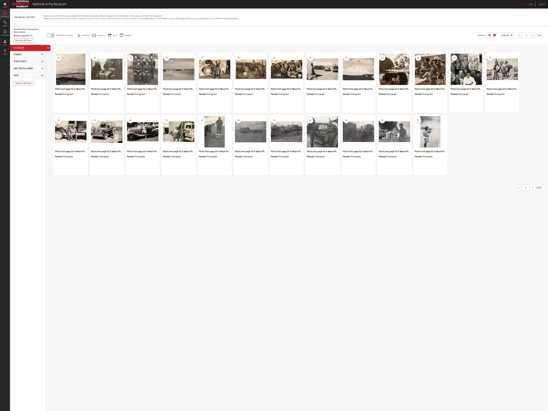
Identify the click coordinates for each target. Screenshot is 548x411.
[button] (99, 35)
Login (5, 45)
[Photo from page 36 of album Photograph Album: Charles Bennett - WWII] (70, 69)
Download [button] (83, 35)
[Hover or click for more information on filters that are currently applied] (31, 35)
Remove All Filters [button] (24, 40)
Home (5, 7)
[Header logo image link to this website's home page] (40, 2)
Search (5, 26)
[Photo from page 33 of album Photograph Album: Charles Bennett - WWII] (70, 131)
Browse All (5, 16)
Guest (531, 4)
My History (5, 35)
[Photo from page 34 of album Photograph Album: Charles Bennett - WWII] (322, 69)
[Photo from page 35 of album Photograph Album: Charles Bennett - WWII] (178, 69)
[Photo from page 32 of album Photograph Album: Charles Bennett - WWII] (322, 131)
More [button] (5, 54)
